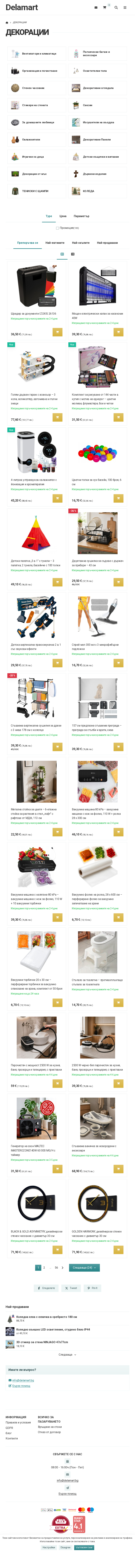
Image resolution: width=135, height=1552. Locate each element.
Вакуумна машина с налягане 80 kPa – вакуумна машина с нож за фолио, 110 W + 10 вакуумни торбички (36, 899)
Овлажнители (31, 139)
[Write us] (67, 1488)
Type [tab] (49, 216)
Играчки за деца (33, 156)
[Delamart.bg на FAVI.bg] (61, 1524)
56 (56, 1267)
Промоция (69, 228)
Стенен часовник (33, 87)
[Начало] (7, 22)
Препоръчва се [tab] (27, 242)
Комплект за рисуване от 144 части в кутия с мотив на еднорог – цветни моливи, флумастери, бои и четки (95, 399)
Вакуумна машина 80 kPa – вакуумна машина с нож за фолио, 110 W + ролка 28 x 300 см (96, 814)
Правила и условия (18, 1422)
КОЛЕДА (88, 191)
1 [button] (39, 1268)
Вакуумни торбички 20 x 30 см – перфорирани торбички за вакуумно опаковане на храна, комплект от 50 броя (36, 984)
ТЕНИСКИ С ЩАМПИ (35, 191)
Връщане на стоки (50, 1427)
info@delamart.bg (23, 1380)
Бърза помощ (21, 1386)
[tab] (62, 254)
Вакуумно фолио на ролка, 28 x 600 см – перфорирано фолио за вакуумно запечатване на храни (97, 899)
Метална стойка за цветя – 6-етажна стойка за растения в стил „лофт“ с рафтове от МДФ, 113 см (33, 814)
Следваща (65, 1354)
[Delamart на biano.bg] (79, 1524)
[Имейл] (96, 7)
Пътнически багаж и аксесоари (96, 53)
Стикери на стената (35, 105)
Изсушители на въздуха (98, 122)
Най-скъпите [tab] (81, 242)
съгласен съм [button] (84, 1547)
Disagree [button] (65, 1547)
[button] (57, 332)
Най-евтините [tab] (55, 242)
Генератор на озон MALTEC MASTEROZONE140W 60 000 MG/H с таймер (33, 1150)
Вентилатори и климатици (39, 53)
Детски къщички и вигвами (101, 156)
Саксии (87, 105)
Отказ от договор (49, 1432)
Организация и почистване (39, 70)
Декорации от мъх (34, 173)
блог (9, 1433)
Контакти (12, 1438)
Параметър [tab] (81, 216)
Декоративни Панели (97, 139)
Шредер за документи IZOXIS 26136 (33, 313)
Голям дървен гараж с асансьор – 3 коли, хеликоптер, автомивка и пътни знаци (34, 399)
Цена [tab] (63, 216)
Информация (16, 1417)
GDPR (9, 1428)
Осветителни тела (95, 70)
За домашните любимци (38, 122)
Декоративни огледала (98, 87)
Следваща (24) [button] (82, 1267)
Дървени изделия (94, 173)
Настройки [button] (49, 1547)
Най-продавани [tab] (107, 242)
